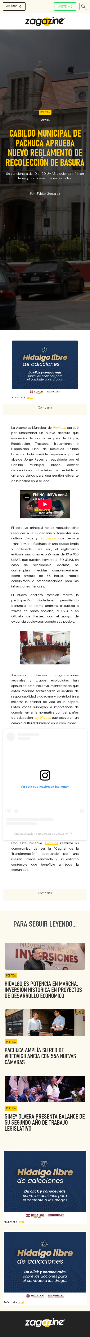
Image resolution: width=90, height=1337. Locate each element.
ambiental (48, 538)
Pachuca (59, 427)
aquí (30, 397)
